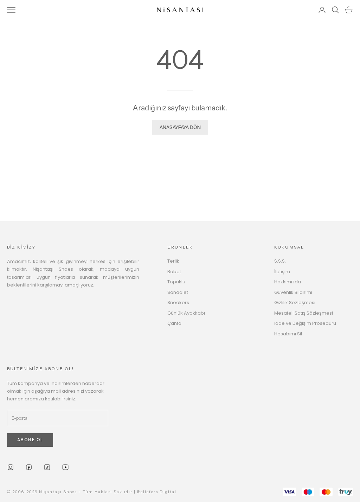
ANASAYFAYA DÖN (180, 127)
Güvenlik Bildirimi (293, 292)
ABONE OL (30, 440)
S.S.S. (280, 261)
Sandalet (177, 292)
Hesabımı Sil (288, 333)
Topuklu (176, 281)
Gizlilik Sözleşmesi (294, 302)
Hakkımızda (287, 281)
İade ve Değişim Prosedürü (305, 323)
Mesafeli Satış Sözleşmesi (303, 313)
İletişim (282, 271)
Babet (174, 271)
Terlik (173, 261)
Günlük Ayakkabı (186, 313)
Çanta (174, 323)
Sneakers (178, 302)
